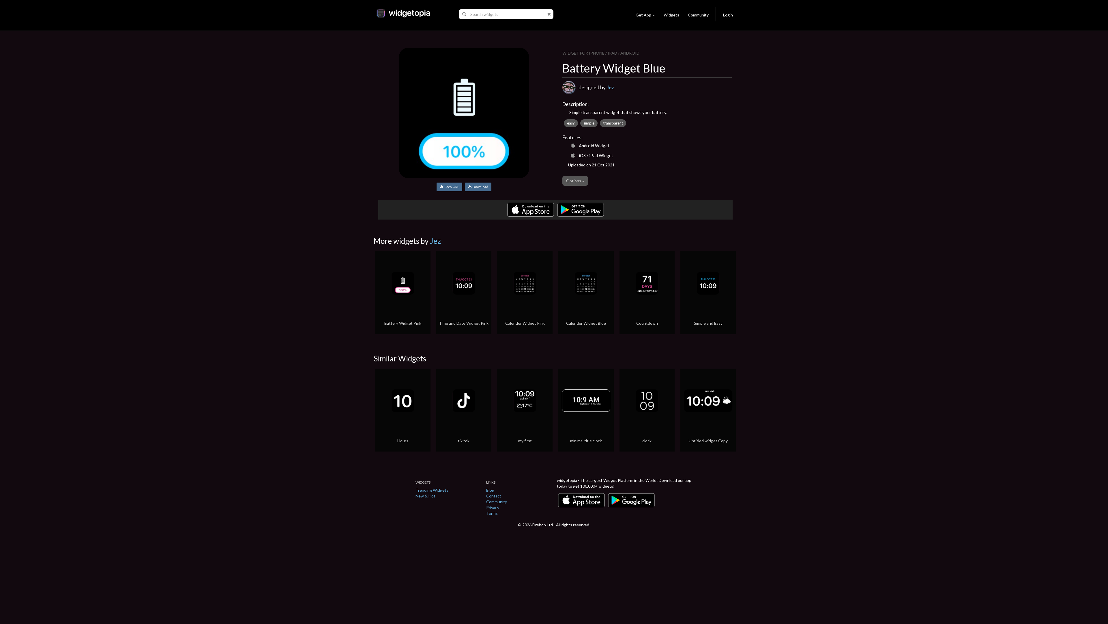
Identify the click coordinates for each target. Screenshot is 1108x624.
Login (728, 14)
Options (574, 180)
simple (588, 123)
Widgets (671, 14)
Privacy (492, 507)
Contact (493, 495)
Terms (492, 513)
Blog (490, 490)
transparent (613, 123)
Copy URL (451, 187)
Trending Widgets (431, 490)
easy (571, 123)
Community (698, 14)
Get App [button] (643, 14)
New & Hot (425, 495)
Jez (610, 87)
